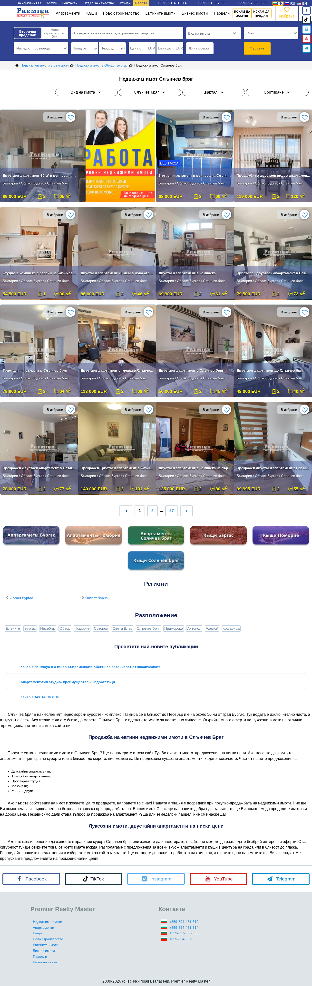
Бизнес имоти (195, 13)
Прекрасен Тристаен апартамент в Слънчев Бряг (118, 468)
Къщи (91, 13)
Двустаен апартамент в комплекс (187, 273)
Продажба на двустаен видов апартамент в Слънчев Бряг (274, 175)
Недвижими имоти (47, 922)
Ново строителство (121, 13)
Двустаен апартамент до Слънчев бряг (270, 370)
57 (171, 511)
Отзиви (125, 3)
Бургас (30, 628)
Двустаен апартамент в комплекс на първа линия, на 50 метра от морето (196, 468)
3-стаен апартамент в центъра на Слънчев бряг (196, 175)
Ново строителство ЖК (54, 33)
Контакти (70, 3)
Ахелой (212, 628)
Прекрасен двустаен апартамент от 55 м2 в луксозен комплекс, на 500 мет (274, 468)
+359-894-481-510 (183, 922)
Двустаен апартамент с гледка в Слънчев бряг (118, 370)
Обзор (64, 628)
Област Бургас (21, 598)
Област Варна (96, 598)
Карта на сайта (45, 962)
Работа (141, 3)
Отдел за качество (98, 3)
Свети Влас (122, 628)
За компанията (29, 3)
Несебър (47, 628)
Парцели (222, 13)
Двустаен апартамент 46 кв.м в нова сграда (118, 273)
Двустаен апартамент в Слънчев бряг (191, 370)
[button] (41, 48)
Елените (13, 628)
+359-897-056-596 (251, 3)
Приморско (173, 628)
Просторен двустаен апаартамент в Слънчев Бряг (274, 273)
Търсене (257, 48)
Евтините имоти (160, 13)
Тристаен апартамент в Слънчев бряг (35, 370)
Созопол (101, 628)
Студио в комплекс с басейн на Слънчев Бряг (40, 273)
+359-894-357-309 (211, 3)
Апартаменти (68, 13)
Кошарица (231, 628)
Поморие (82, 628)
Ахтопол (194, 628)
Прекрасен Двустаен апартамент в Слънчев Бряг (40, 468)
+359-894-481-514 (171, 3)
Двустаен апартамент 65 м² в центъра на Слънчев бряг (40, 175)
